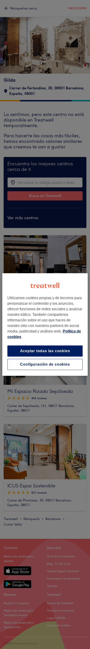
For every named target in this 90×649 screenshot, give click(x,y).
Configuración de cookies (45, 364)
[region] (45, 324)
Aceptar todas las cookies (45, 351)
